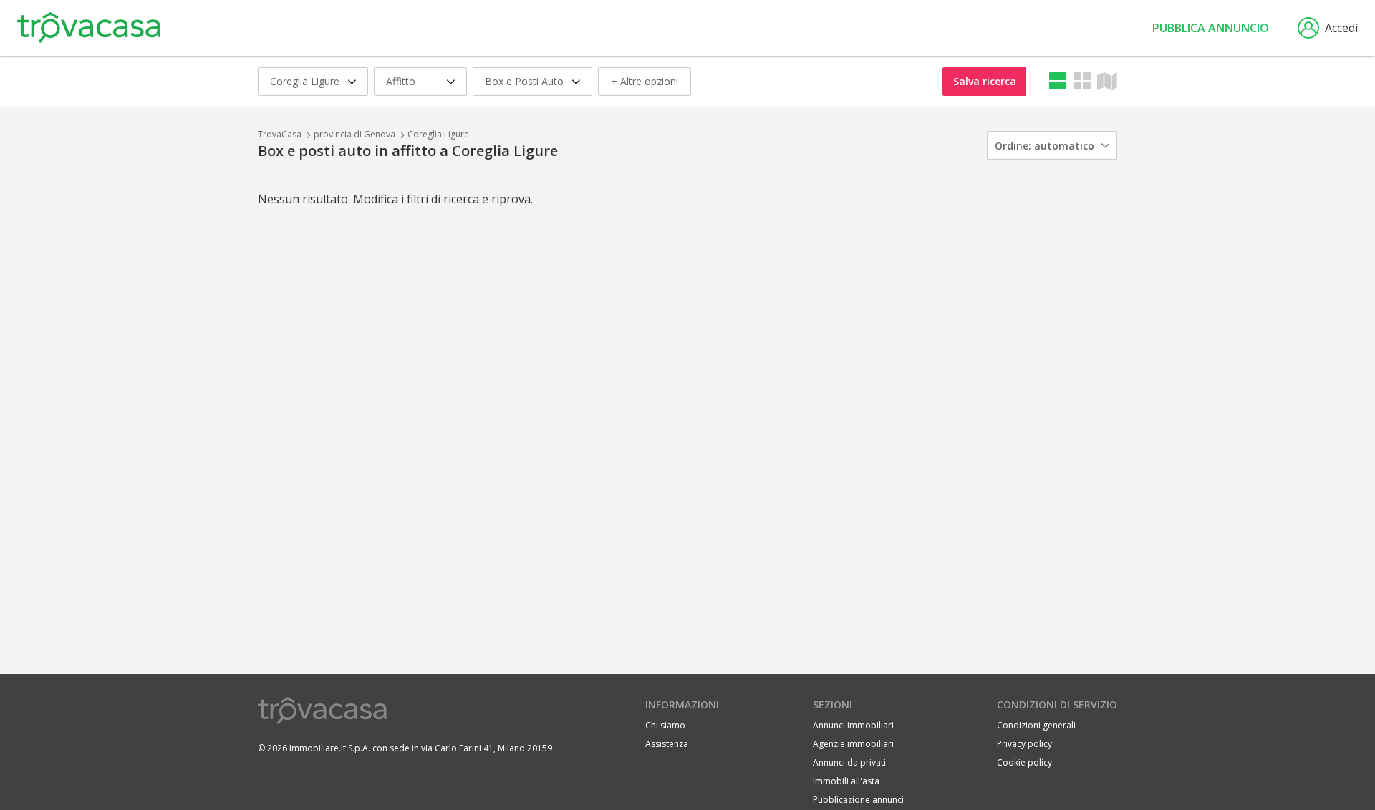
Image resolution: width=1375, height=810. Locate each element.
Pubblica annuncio (1210, 28)
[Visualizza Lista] (1057, 81)
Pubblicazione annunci (858, 800)
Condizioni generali (1036, 725)
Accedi (1341, 28)
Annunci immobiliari (853, 725)
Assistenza (666, 744)
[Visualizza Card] (1082, 81)
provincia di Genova (354, 134)
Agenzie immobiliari (853, 744)
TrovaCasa (279, 134)
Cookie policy (1024, 762)
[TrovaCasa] (88, 28)
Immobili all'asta (846, 781)
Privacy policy (1024, 744)
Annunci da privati (849, 762)
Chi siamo (665, 725)
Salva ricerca (984, 81)
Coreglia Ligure (438, 134)
